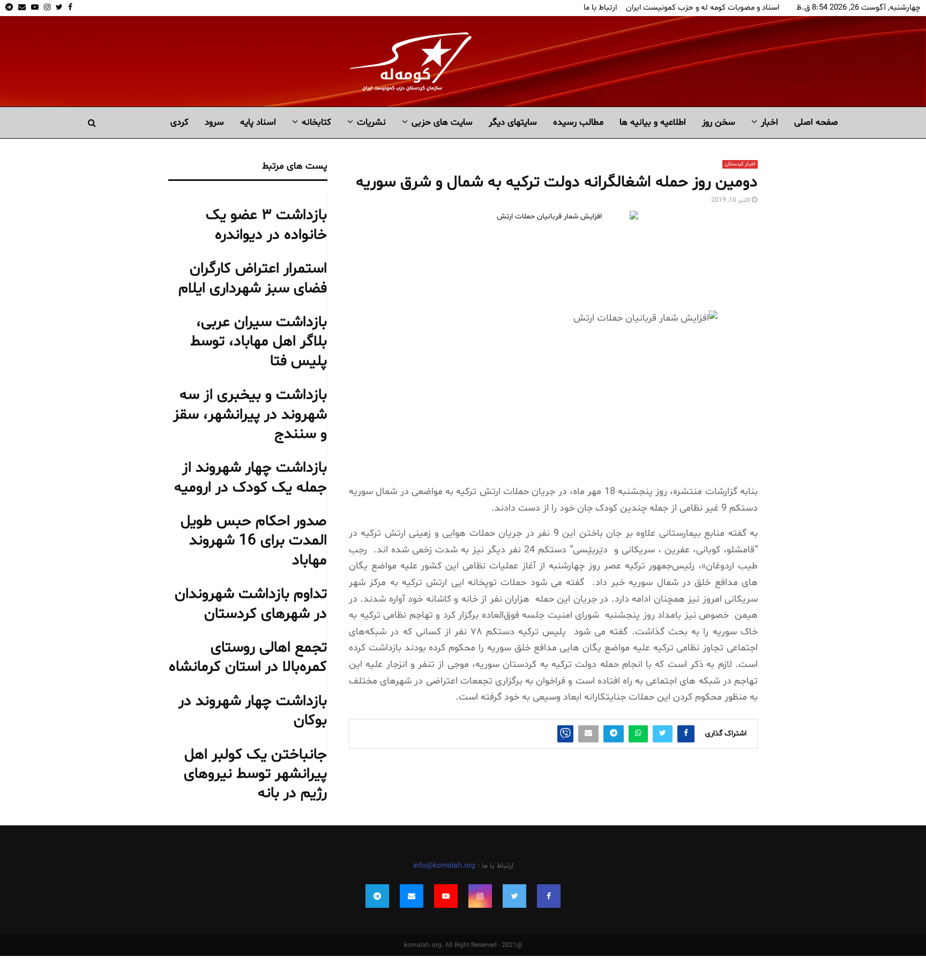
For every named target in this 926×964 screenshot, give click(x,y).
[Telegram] (377, 896)
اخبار (769, 122)
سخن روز (718, 122)
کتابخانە (316, 122)
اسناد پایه (258, 122)
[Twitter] (514, 896)
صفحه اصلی (816, 122)
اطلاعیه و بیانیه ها (652, 122)
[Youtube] (446, 896)
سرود (214, 122)
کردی (179, 122)
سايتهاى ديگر (513, 122)
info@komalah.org (444, 866)
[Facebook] (549, 896)
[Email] (411, 896)
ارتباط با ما (600, 7)
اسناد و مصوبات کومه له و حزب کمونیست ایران (702, 7)
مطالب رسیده (578, 122)
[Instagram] (480, 896)
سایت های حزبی (442, 122)
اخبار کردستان (740, 164)
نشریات (371, 122)
